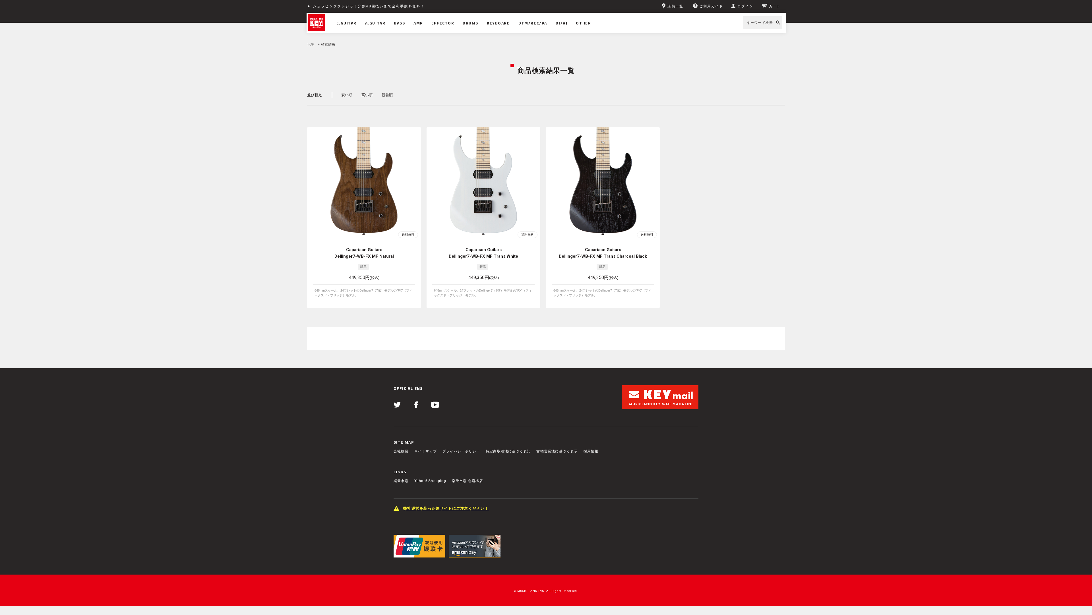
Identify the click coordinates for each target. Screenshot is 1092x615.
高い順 (367, 95)
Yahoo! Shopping (430, 481)
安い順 (346, 95)
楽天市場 (401, 481)
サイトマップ (425, 451)
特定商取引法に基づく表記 (508, 451)
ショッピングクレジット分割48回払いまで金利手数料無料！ (369, 6)
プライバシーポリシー (461, 451)
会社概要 (401, 451)
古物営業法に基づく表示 (557, 451)
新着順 (387, 95)
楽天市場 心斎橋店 (467, 481)
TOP (311, 44)
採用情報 (591, 451)
